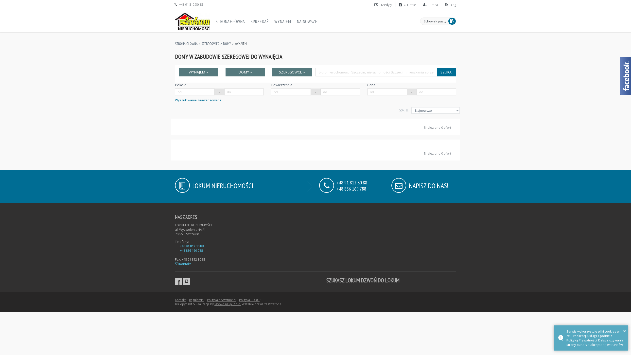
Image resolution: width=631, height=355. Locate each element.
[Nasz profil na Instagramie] (186, 281)
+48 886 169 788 (351, 188)
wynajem (197, 72)
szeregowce (291, 72)
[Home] (192, 20)
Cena (371, 85)
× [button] (624, 331)
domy (244, 72)
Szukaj (446, 72)
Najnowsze (307, 21)
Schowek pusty (435, 21)
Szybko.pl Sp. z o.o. (227, 304)
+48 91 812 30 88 (192, 246)
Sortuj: (404, 110)
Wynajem (282, 21)
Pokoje (180, 85)
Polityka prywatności (221, 300)
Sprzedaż (259, 21)
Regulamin (196, 300)
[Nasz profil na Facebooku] (178, 281)
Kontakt (184, 264)
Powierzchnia (281, 85)
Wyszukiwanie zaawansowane (198, 100)
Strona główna (230, 21)
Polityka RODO (249, 300)
